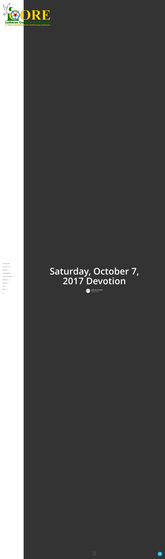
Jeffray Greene (97, 290)
